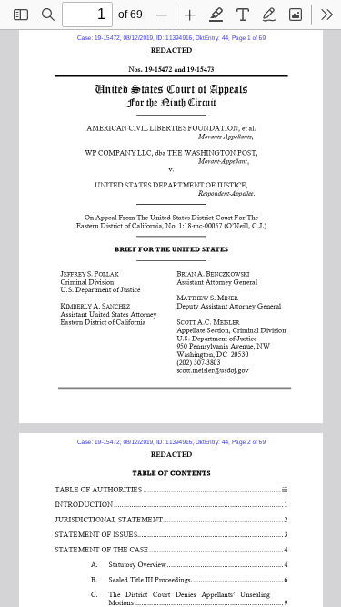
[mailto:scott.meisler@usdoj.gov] (212, 369)
